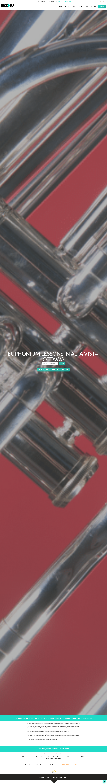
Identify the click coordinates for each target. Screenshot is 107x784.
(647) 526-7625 (65, 764)
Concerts (80, 6)
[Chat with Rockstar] (104, 781)
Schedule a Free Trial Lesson (53, 369)
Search (62, 363)
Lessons (60, 6)
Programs (67, 6)
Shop (87, 6)
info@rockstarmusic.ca (76, 764)
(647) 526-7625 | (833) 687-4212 (64, 1)
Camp (74, 6)
